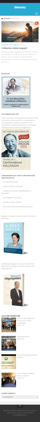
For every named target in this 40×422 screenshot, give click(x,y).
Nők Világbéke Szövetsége (12, 198)
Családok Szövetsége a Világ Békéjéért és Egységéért (16, 192)
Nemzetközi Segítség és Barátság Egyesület (18, 207)
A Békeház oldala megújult (14, 48)
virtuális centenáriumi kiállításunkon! (19, 127)
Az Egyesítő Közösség (10, 182)
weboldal (16, 45)
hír (11, 45)
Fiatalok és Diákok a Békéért (12, 202)
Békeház (20, 7)
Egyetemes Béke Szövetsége (13, 186)
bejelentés (5, 45)
